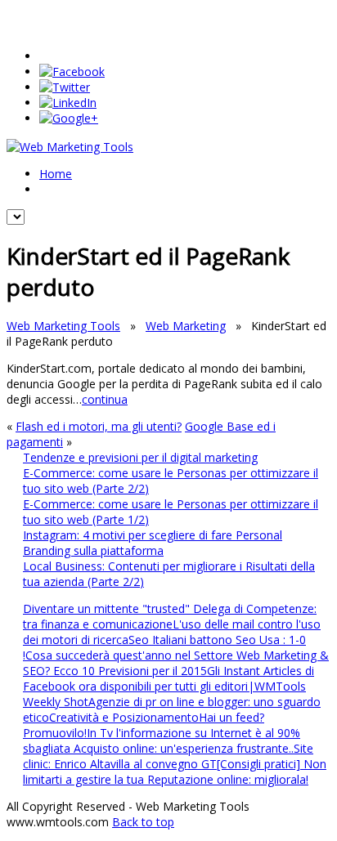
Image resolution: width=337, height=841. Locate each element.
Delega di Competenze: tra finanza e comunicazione (170, 616)
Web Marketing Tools (63, 325)
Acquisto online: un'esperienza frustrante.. (184, 748)
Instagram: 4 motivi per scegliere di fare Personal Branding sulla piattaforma (152, 542)
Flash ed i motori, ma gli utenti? (99, 426)
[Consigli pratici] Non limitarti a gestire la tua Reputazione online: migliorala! (174, 771)
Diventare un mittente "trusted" (108, 608)
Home (55, 173)
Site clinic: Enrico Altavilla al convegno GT (168, 756)
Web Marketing (186, 325)
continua (105, 399)
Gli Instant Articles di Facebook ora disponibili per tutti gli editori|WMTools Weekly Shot (168, 686)
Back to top (143, 822)
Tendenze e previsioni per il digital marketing (140, 457)
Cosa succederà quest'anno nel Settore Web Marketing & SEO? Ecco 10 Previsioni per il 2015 (176, 662)
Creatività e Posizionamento (124, 717)
